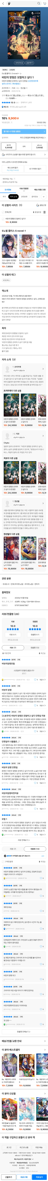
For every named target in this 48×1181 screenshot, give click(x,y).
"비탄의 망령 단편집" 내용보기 (24, 773)
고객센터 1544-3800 (10, 1153)
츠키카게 (5, 88)
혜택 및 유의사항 (13, 640)
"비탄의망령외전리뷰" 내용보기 (24, 799)
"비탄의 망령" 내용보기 (24, 696)
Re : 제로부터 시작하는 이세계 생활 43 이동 (9, 1070)
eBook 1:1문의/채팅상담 (23, 1155)
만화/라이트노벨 (17, 584)
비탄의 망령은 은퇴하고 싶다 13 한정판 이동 (11, 410)
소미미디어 (6, 91)
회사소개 (21, 1165)
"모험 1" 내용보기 (24, 825)
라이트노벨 (29, 584)
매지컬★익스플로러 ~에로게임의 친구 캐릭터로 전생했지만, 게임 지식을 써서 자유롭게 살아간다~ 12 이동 (9, 1114)
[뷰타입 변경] (45, 212)
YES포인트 (6, 122)
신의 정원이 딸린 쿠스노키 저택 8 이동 (11, 553)
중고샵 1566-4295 (38, 1153)
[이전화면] (3, 3)
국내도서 (6, 584)
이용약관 (12, 1163)
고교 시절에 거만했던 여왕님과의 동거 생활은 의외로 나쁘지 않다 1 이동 (9, 251)
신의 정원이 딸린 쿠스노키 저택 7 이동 (28, 553)
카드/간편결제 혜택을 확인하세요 (32, 137)
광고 (27, 1168)
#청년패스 (6, 280)
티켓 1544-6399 (25, 1153)
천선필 (23, 88)
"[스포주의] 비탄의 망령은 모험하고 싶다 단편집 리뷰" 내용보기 (24, 721)
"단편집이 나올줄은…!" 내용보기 (24, 747)
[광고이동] (39, 3)
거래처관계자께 (31, 1165)
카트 (45, 3)
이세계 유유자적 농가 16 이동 (26, 1070)
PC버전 (14, 1165)
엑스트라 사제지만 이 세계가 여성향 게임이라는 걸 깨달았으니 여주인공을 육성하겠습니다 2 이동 (26, 1114)
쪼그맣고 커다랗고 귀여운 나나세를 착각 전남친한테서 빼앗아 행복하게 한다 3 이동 (26, 251)
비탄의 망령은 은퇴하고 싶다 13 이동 (28, 410)
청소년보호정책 (34, 1163)
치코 (13, 88)
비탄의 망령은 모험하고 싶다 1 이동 (27, 221)
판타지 (37, 584)
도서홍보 (21, 1168)
